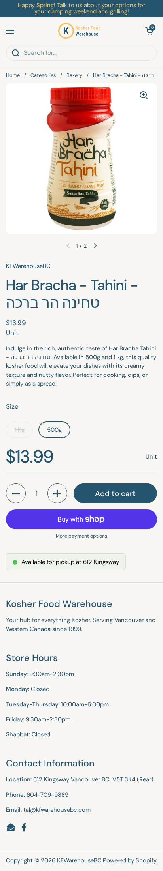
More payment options (81, 536)
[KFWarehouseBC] (79, 31)
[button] (149, 31)
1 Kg (19, 430)
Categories (43, 75)
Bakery (74, 75)
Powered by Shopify (130, 860)
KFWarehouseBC (79, 860)
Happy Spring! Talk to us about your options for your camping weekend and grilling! (81, 8)
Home (13, 75)
